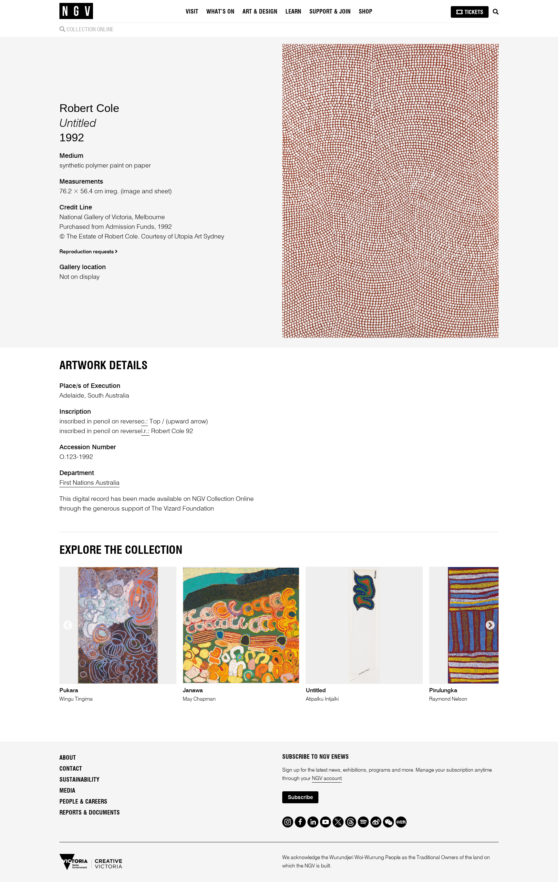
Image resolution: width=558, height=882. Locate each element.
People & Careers (83, 802)
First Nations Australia (89, 483)
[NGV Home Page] (76, 11)
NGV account (327, 778)
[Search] (496, 12)
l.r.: (145, 431)
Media (67, 791)
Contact (70, 769)
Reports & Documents (89, 813)
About (67, 758)
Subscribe (300, 797)
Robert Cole (89, 108)
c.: (144, 422)
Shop (365, 12)
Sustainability (79, 780)
